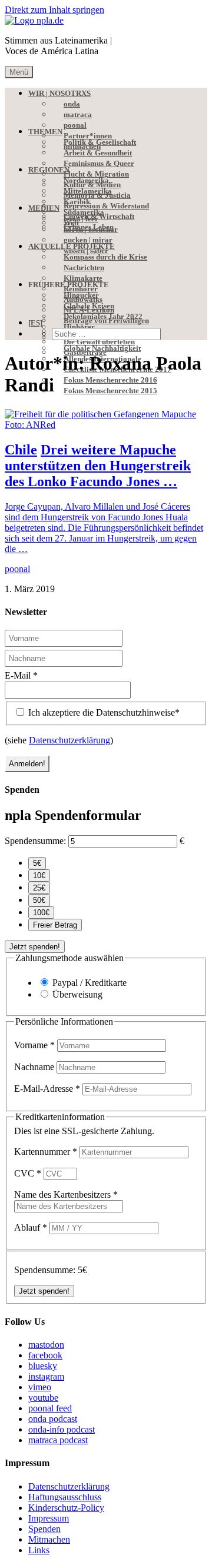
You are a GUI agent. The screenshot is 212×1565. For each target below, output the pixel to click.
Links (38, 1550)
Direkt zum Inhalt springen (54, 10)
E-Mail (21, 675)
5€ (37, 863)
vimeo (39, 1387)
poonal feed (50, 1408)
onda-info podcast (61, 1429)
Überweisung (77, 994)
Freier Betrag (55, 925)
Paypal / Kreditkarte (89, 983)
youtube (43, 1398)
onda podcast (52, 1419)
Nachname (35, 1067)
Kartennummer (45, 1152)
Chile (21, 449)
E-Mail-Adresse (47, 1089)
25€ (39, 887)
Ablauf (30, 1227)
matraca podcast (58, 1440)
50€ (39, 900)
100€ (41, 912)
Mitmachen (49, 1539)
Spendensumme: (35, 841)
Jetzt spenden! (34, 946)
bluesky (42, 1366)
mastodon (46, 1345)
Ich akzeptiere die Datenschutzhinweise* (103, 712)
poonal (17, 569)
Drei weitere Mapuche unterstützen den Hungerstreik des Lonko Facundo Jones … (98, 465)
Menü (18, 72)
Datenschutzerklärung (69, 740)
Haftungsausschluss (64, 1497)
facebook (45, 1355)
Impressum (48, 1518)
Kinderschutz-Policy (66, 1508)
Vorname (34, 1045)
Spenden (44, 1529)
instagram (46, 1376)
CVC (27, 1173)
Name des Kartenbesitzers (66, 1194)
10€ (39, 875)
